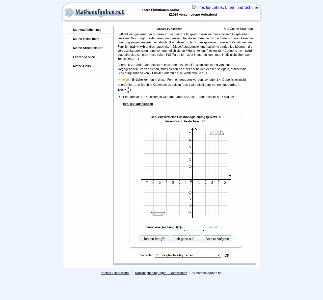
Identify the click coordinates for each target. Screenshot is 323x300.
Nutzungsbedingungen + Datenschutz (161, 273)
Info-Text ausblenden (138, 104)
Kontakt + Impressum (115, 273)
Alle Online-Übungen (238, 29)
